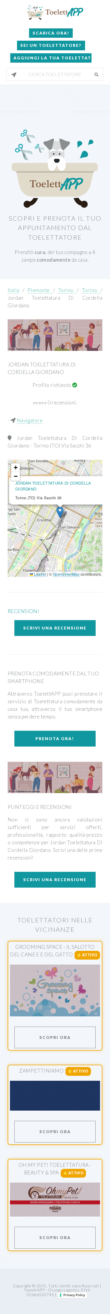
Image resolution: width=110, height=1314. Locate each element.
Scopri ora (55, 1037)
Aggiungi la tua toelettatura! (52, 57)
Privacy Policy (74, 1295)
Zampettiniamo (41, 1071)
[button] (60, 512)
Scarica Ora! (51, 32)
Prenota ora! (54, 738)
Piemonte (40, 290)
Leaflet (39, 574)
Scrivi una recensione (55, 627)
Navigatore (30, 420)
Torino (67, 290)
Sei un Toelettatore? (51, 45)
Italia (13, 290)
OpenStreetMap (66, 574)
